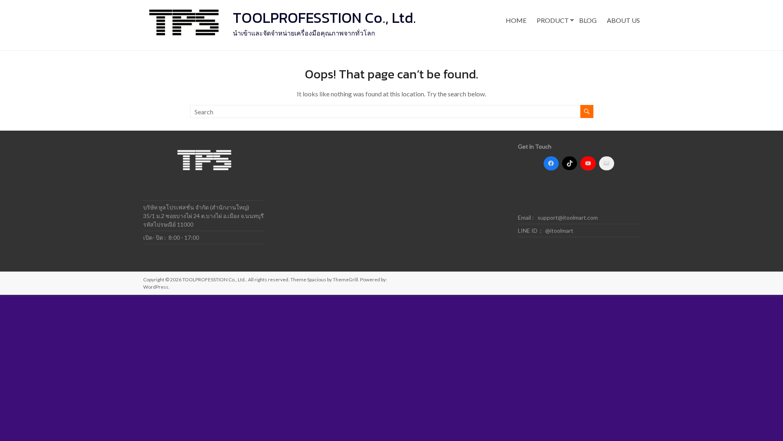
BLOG (588, 20)
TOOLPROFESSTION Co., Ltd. (324, 18)
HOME (516, 20)
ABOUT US (623, 20)
